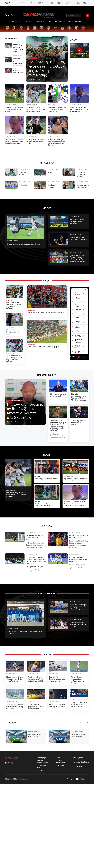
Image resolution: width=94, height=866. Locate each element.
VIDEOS (70, 21)
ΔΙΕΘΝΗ (47, 455)
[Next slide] (87, 722)
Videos (57, 758)
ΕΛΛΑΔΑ (49, 21)
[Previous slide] (81, 722)
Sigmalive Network (8, 2)
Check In (68, 3)
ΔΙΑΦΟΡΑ (47, 654)
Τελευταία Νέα (11, 39)
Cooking (73, 3)
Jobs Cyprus (85, 3)
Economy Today (40, 3)
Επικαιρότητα (60, 763)
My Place (79, 3)
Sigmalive (21, 3)
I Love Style (51, 3)
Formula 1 (40, 770)
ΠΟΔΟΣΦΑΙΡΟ (16, 21)
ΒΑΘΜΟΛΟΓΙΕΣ (60, 21)
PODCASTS (78, 21)
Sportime (33, 3)
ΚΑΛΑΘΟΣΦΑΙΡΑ (40, 21)
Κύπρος (47, 280)
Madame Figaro (59, 3)
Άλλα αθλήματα (60, 765)
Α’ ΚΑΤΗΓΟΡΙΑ (27, 21)
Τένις (39, 768)
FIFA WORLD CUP (45, 375)
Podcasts (12, 722)
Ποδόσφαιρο (41, 758)
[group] (7, 28)
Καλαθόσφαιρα (42, 763)
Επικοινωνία (77, 766)
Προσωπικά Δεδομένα (81, 762)
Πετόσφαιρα (41, 765)
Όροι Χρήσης (78, 758)
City (48, 3)
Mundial (40, 760)
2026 (14, 779)
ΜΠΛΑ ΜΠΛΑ (47, 163)
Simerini (27, 3)
